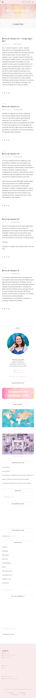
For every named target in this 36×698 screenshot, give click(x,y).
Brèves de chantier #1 (10, 271)
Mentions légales (7, 676)
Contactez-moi (7, 657)
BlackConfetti (5, 555)
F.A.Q (4, 668)
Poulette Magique (6, 563)
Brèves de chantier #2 (10, 219)
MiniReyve (4, 547)
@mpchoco (12, 536)
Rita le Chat (5, 559)
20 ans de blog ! (6, 471)
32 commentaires (17, 156)
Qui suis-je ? (6, 653)
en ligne (8, 634)
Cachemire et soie (6, 579)
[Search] (32, 2)
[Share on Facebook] (2, 93)
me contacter (18, 372)
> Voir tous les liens (7, 589)
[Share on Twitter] (4, 93)
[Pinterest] (6, 93)
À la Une (4, 35)
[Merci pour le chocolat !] (18, 11)
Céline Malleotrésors (7, 575)
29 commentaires (17, 44)
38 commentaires (18, 109)
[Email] (8, 93)
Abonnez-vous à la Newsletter (18, 376)
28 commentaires (15, 222)
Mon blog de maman (7, 571)
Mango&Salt (5, 551)
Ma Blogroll (6, 665)
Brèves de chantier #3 (10, 154)
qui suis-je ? (19, 370)
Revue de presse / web (9, 655)
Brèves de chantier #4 (10, 107)
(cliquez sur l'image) (18, 429)
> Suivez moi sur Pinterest (9, 628)
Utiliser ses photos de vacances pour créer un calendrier (15, 479)
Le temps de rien (6, 467)
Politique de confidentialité (10, 678)
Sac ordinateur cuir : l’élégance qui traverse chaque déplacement (17, 475)
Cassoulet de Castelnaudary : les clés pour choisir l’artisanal (16, 483)
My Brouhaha (5, 583)
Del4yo (4, 567)
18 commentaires (15, 273)
